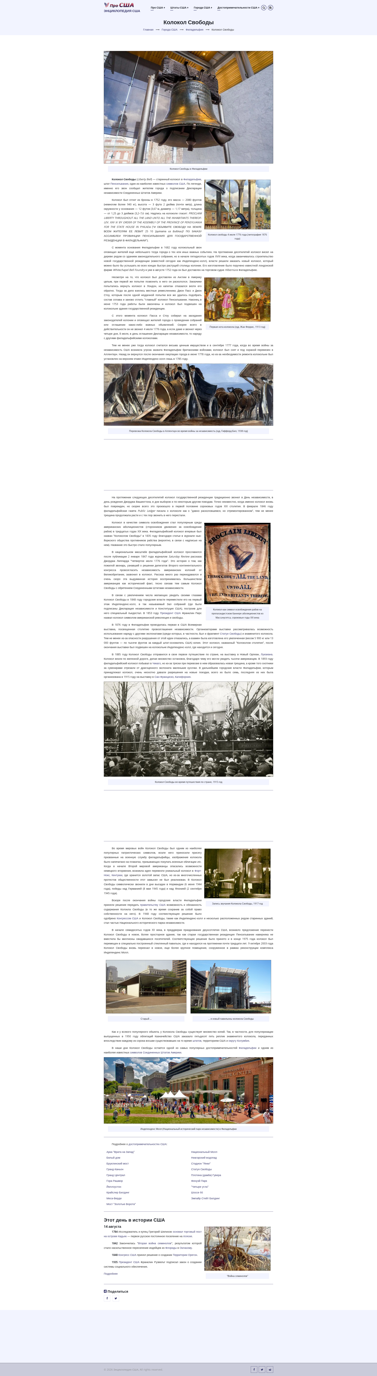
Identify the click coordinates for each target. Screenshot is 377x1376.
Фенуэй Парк (199, 1181)
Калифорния (183, 677)
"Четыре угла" (200, 1186)
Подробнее (111, 1273)
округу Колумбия (239, 1040)
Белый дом (113, 1157)
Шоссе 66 (197, 1192)
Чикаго (156, 663)
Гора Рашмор (114, 1181)
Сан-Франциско (164, 677)
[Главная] (119, 5)
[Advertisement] (188, 464)
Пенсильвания (119, 183)
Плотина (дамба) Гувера (206, 1175)
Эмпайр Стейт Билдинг (205, 1198)
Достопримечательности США (238, 7)
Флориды (171, 1248)
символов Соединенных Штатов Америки (155, 1052)
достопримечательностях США (148, 1144)
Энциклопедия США (122, 11)
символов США (175, 183)
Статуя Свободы (201, 1169)
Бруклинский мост (117, 1163)
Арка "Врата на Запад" (120, 1152)
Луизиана (266, 654)
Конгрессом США (127, 918)
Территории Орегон (185, 1255)
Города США (203, 7)
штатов (197, 1040)
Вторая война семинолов (154, 1243)
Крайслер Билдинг (117, 1192)
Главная (148, 29)
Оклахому (186, 1248)
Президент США (170, 613)
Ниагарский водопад (204, 1157)
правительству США (153, 905)
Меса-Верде (114, 1198)
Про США (158, 7)
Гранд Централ (115, 1175)
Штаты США (179, 7)
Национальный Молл (204, 1152)
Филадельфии (192, 179)
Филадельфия (194, 29)
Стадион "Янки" (201, 1163)
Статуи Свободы (230, 633)
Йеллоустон (113, 1186)
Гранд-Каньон (114, 1169)
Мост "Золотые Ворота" (121, 1204)
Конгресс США (127, 1255)
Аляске (187, 1236)
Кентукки (117, 875)
